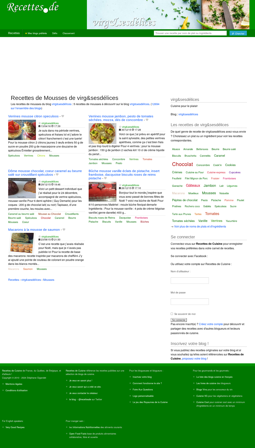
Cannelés (205, 155)
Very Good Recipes (15, 427)
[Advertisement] (127, 64)
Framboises (141, 217)
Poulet (240, 200)
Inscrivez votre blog (142, 376)
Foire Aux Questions (143, 389)
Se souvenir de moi (185, 314)
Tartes (198, 214)
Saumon (28, 269)
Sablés (207, 206)
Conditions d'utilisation (17, 390)
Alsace (176, 149)
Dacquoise (125, 217)
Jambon (93, 163)
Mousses (54, 155)
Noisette (224, 193)
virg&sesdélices (61, 104)
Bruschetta (190, 155)
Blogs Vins (201, 389)
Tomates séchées (98, 159)
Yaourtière (231, 221)
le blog (72, 399)
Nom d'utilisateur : (180, 271)
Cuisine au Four (195, 172)
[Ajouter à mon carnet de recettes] (62, 116)
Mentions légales (14, 384)
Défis (54, 33)
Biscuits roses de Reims (102, 217)
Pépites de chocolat (185, 200)
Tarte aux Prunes (181, 214)
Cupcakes (235, 172)
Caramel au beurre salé (21, 214)
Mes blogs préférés (37, 33)
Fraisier (215, 178)
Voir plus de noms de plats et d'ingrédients (200, 226)
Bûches (145, 221)
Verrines (28, 155)
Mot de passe (178, 292)
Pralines (176, 206)
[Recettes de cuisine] (33, 7)
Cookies (230, 165)
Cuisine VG (201, 395)
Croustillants (72, 214)
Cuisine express (216, 172)
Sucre (233, 206)
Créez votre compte (211, 324)
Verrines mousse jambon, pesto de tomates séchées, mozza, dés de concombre (121, 118)
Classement (69, 33)
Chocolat (46, 217)
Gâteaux (193, 185)
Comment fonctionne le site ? (147, 383)
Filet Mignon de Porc (196, 178)
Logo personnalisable (143, 395)
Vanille (118, 221)
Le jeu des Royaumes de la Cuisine (150, 402)
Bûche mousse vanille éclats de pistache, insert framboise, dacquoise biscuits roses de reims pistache (124, 174)
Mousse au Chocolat (49, 214)
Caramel (59, 217)
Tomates (147, 159)
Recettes (14, 33)
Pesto (119, 163)
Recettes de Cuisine (12, 370)
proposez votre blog (194, 358)
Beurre (72, 217)
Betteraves (202, 149)
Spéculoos (14, 155)
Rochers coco (192, 206)
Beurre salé (14, 217)
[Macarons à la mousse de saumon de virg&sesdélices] (22, 243)
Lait (221, 185)
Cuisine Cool (202, 402)
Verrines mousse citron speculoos (33, 116)
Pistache (93, 221)
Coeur (25, 222)
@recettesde (85, 399)
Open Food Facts (77, 433)
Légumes (232, 185)
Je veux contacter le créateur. (83, 393)
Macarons (13, 269)
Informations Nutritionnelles (86, 427)
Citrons (41, 155)
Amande (188, 149)
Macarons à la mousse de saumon (34, 229)
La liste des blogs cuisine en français (214, 376)
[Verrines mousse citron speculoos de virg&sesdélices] (22, 129)
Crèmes (177, 172)
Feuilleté (176, 178)
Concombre (118, 159)
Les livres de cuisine (206, 383)
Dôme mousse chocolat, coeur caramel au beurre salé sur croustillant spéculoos (45, 172)
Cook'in (217, 165)
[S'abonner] (40, 123)
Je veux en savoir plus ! (80, 380)
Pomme (228, 200)
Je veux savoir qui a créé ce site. (85, 386)
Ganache (177, 185)
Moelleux (193, 193)
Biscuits (106, 221)
